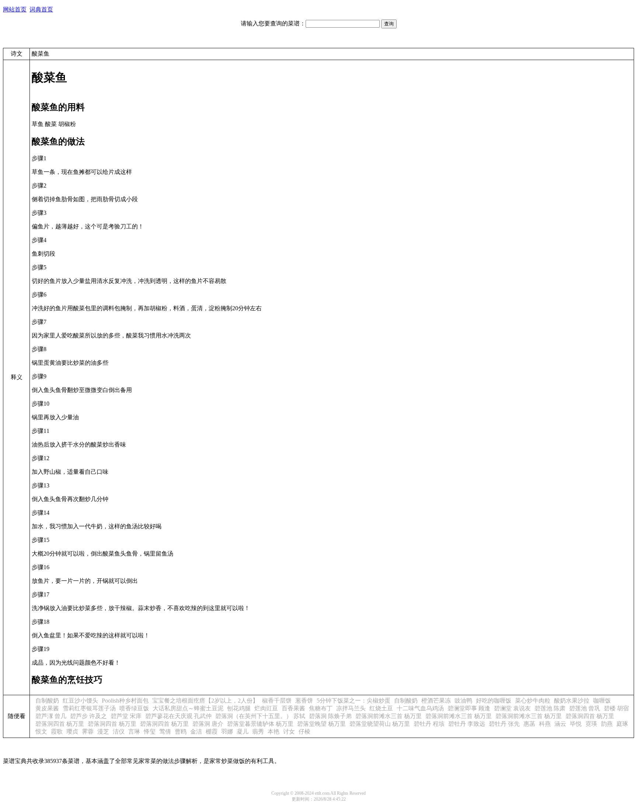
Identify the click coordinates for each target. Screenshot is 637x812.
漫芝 (103, 731)
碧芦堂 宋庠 (126, 716)
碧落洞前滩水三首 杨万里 (388, 716)
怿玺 (150, 731)
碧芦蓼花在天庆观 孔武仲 (178, 716)
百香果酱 (293, 708)
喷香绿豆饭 (134, 708)
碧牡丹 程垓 (429, 724)
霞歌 (57, 731)
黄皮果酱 (47, 708)
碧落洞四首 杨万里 (589, 716)
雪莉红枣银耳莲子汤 (89, 708)
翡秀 (258, 731)
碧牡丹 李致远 (466, 724)
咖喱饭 (602, 700)
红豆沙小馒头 (80, 700)
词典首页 (41, 9)
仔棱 (304, 731)
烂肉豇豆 (266, 708)
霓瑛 (591, 724)
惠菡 (529, 724)
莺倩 (165, 731)
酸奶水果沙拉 (571, 700)
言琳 (134, 731)
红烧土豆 (381, 708)
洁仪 (119, 731)
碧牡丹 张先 (504, 724)
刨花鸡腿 (239, 708)
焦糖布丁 (321, 708)
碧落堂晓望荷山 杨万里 (379, 724)
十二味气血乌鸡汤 (420, 708)
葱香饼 (304, 700)
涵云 (560, 724)
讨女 (289, 731)
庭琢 (622, 724)
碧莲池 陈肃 (550, 708)
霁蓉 (88, 731)
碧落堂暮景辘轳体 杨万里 (260, 724)
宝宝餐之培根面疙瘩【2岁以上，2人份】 (205, 700)
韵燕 (607, 724)
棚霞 (211, 731)
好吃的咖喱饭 (493, 700)
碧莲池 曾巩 (584, 708)
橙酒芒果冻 (436, 700)
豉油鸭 (463, 700)
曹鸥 (181, 731)
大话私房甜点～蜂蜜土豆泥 (188, 708)
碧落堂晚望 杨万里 (321, 724)
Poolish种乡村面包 (125, 700)
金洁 (196, 731)
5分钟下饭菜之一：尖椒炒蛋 (353, 700)
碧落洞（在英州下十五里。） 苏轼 (260, 716)
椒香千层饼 (277, 700)
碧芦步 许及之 (88, 716)
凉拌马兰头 (351, 708)
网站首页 (15, 9)
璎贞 (72, 731)
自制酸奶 (47, 700)
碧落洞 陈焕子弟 (330, 716)
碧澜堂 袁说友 (512, 708)
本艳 (273, 731)
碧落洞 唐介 (207, 724)
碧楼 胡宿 (616, 708)
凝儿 (242, 731)
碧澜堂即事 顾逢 (469, 708)
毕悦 (576, 724)
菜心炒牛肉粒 (532, 700)
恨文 (41, 731)
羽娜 (227, 731)
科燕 (545, 724)
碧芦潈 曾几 (50, 716)
